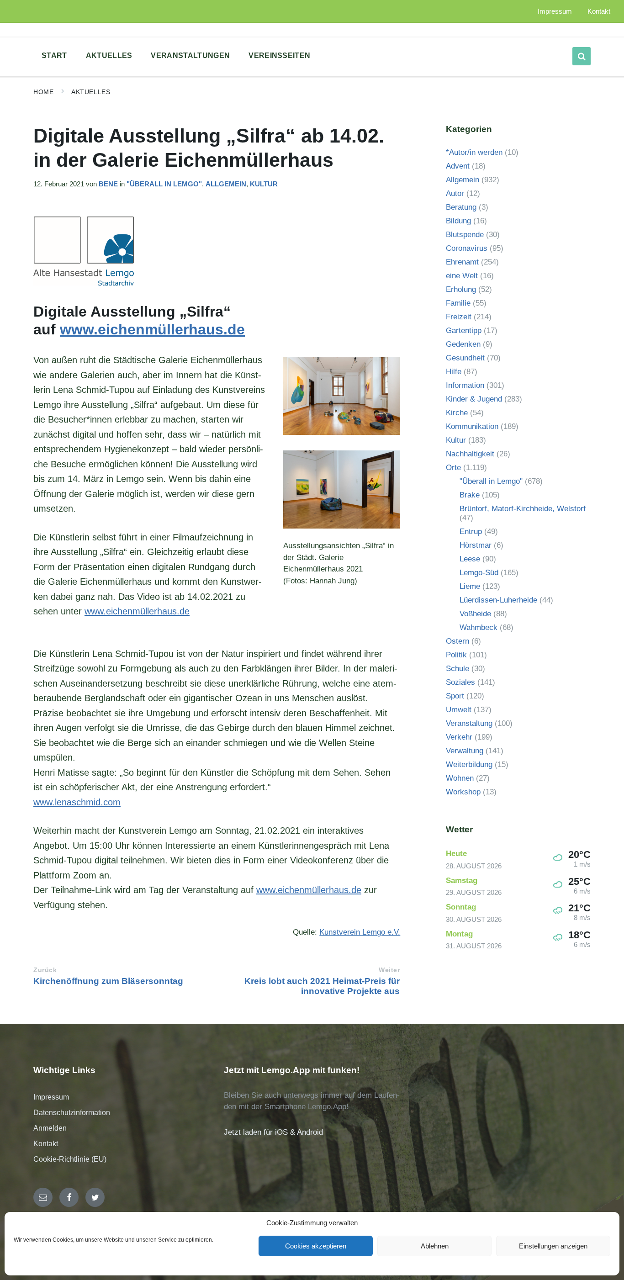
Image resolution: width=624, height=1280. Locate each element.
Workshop (463, 792)
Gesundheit (465, 358)
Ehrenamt (462, 262)
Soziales (460, 682)
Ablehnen (435, 1246)
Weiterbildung (469, 764)
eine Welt (462, 275)
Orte (453, 467)
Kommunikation (472, 426)
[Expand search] (581, 56)
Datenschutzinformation (71, 1112)
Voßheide (475, 613)
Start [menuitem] (54, 55)
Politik (456, 655)
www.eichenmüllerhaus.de (152, 329)
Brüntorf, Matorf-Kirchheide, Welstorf (523, 508)
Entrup (471, 531)
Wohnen (460, 778)
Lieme (470, 586)
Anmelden (50, 1128)
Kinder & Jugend (474, 399)
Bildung (458, 221)
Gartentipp (463, 330)
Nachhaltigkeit (470, 454)
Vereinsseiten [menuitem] (279, 55)
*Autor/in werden (474, 152)
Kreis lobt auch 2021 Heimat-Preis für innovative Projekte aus (322, 986)
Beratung (461, 207)
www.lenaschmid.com (77, 802)
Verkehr (459, 737)
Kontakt (45, 1144)
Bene (108, 184)
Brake (470, 495)
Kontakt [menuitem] (598, 11)
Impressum (51, 1097)
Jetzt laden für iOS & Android (273, 1132)
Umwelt (458, 709)
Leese (470, 559)
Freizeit (458, 316)
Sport (455, 696)
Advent (458, 166)
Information (465, 385)
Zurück (45, 970)
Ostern (457, 641)
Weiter (389, 970)
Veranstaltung (469, 723)
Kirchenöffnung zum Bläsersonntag (108, 981)
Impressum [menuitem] (555, 11)
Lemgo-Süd (479, 572)
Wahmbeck (478, 627)
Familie (458, 303)
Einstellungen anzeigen (553, 1246)
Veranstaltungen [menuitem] (190, 55)
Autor (455, 193)
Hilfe (453, 371)
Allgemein (226, 184)
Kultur (264, 184)
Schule (457, 668)
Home (43, 91)
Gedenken (463, 344)
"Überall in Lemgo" (164, 184)
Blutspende (465, 234)
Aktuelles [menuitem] (109, 55)
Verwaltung (464, 750)
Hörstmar (476, 545)
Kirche (457, 412)
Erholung (461, 289)
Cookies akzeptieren (315, 1246)
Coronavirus (466, 248)
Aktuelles (90, 91)
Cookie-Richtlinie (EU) (69, 1159)
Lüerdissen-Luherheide (498, 600)
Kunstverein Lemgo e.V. (359, 932)
